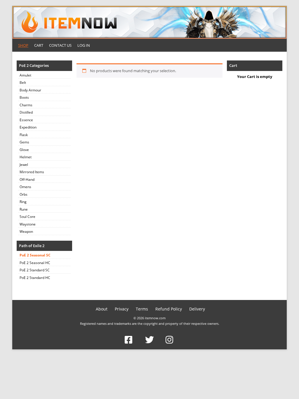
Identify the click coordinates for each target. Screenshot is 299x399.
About (101, 309)
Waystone (28, 224)
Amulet (25, 75)
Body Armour (30, 90)
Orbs (23, 194)
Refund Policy (168, 309)
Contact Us (60, 45)
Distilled (26, 112)
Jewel (24, 164)
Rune (24, 209)
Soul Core (27, 216)
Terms (142, 309)
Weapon (26, 231)
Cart (38, 45)
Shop (23, 45)
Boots (24, 97)
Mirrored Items (32, 171)
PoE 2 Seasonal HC (35, 262)
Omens (25, 186)
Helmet (26, 157)
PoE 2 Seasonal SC (35, 255)
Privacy (121, 309)
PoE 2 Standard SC (35, 270)
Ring (23, 201)
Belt (23, 82)
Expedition (28, 127)
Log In (83, 45)
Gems (24, 142)
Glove (24, 149)
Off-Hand (27, 179)
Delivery (197, 309)
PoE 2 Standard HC (35, 277)
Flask (24, 134)
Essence (26, 119)
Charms (26, 105)
